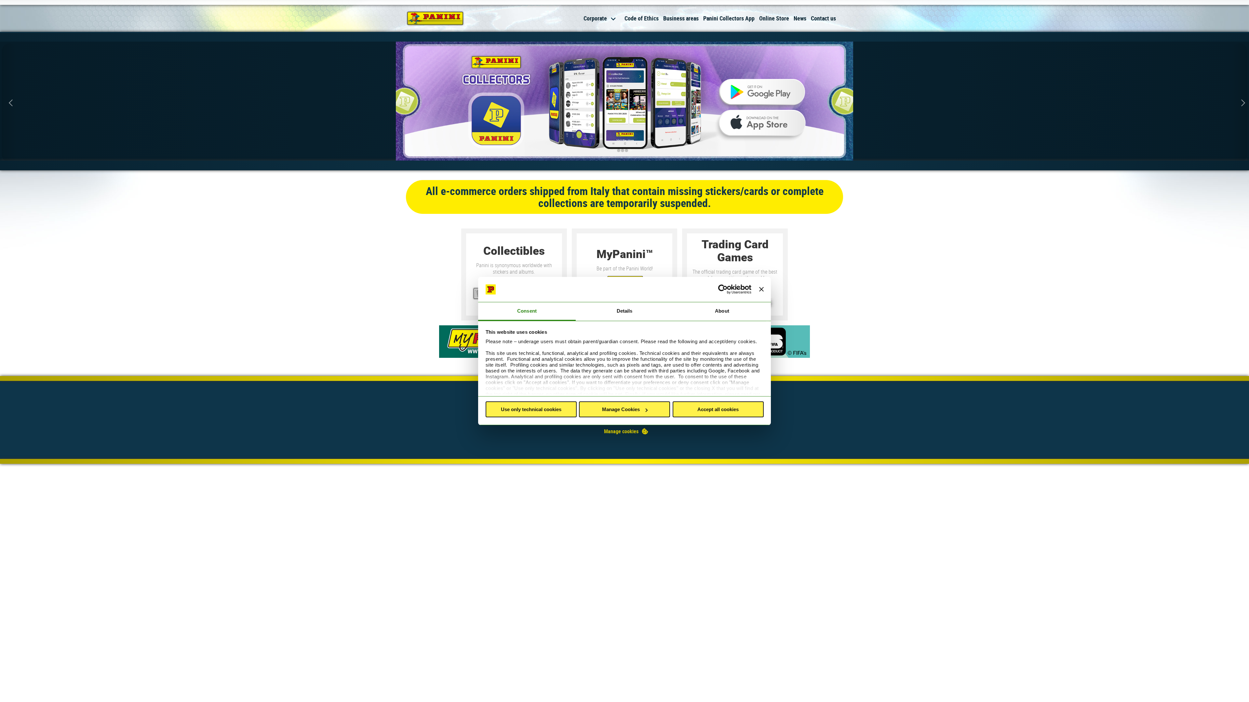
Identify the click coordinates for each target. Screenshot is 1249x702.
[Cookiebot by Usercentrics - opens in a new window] (722, 289)
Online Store (774, 18)
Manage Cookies (621, 409)
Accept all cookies (718, 409)
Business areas (681, 18)
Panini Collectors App (729, 18)
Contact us (823, 18)
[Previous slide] (10, 102)
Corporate (595, 18)
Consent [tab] (527, 311)
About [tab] (722, 311)
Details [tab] (625, 311)
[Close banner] (761, 289)
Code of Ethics (641, 18)
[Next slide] (1239, 102)
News (800, 18)
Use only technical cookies (531, 409)
